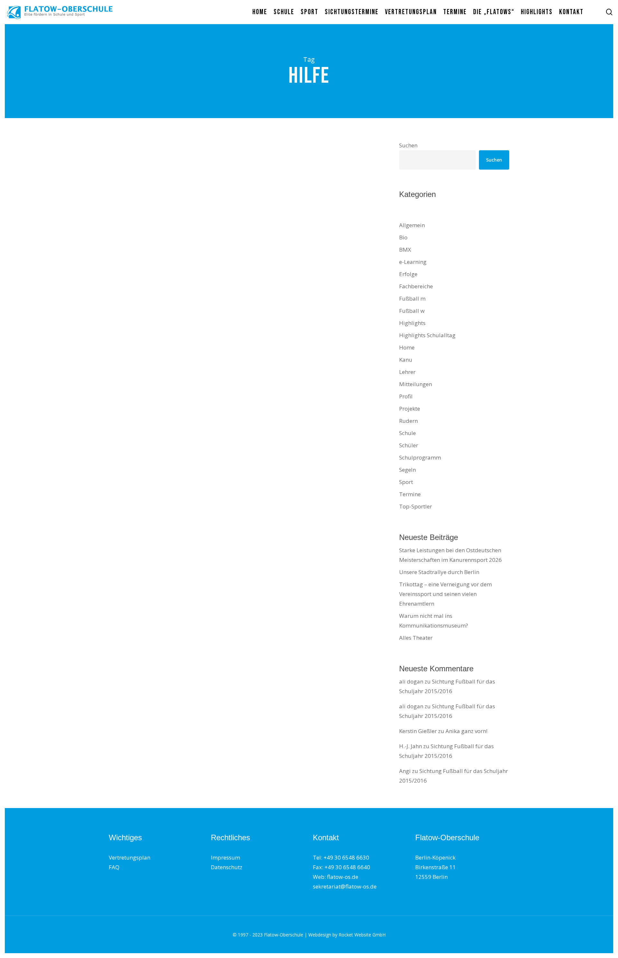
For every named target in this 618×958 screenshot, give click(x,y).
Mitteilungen (133, 178)
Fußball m (412, 298)
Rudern (408, 420)
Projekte (409, 408)
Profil (406, 396)
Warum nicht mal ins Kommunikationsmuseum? (433, 620)
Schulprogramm (420, 457)
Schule (407, 433)
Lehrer (407, 372)
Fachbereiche (416, 286)
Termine (410, 494)
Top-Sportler (415, 506)
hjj (121, 255)
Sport (406, 482)
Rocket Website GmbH (362, 935)
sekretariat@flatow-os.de (345, 886)
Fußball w (412, 310)
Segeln (407, 469)
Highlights (412, 323)
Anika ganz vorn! (466, 731)
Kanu (405, 359)
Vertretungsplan (129, 857)
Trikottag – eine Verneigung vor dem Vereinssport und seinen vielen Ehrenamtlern (445, 594)
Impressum (225, 857)
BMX (405, 249)
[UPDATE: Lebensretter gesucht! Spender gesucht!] (174, 220)
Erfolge (408, 274)
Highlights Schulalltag (427, 335)
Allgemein (412, 225)
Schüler (408, 445)
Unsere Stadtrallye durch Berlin (439, 572)
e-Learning (412, 261)
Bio (403, 237)
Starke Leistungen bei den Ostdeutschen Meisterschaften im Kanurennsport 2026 (450, 554)
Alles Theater (416, 637)
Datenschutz (226, 867)
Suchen (408, 145)
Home (407, 347)
